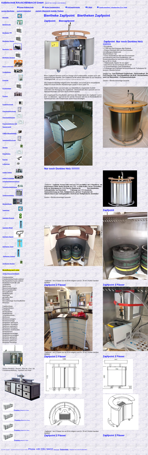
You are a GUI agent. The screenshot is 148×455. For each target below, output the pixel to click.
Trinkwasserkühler (8, 195)
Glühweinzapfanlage (10, 133)
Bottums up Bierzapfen (8, 66)
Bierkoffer (6, 17)
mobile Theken (7, 172)
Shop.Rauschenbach (11, 274)
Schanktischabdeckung (10, 187)
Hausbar (5, 147)
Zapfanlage (6, 210)
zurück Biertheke (7, 11)
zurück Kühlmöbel (24, 11)
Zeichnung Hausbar (9, 263)
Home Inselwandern (52, 7)
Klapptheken (7, 154)
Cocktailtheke (7, 72)
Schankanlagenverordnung (11, 181)
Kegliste (5, 159)
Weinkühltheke (7, 204)
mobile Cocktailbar (8, 178)
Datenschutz (64, 449)
